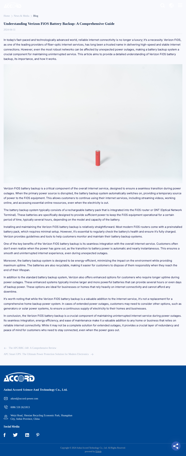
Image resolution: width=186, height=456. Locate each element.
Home (7, 16)
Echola (98, 451)
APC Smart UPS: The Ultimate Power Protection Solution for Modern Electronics (46, 354)
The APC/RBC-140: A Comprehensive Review (32, 348)
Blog (35, 16)
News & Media (21, 16)
